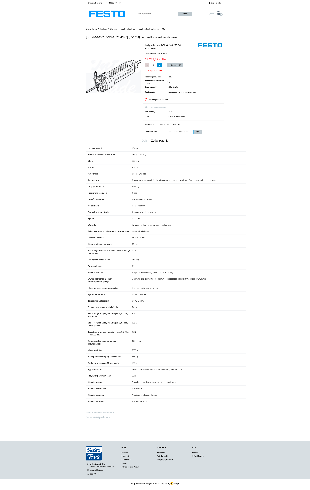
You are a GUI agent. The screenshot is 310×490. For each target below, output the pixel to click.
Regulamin (161, 452)
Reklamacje (126, 460)
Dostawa (124, 452)
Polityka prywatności (165, 460)
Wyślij (198, 132)
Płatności (125, 456)
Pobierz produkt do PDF (158, 100)
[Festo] (210, 45)
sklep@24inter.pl (96, 470)
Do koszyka (173, 65)
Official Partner (198, 456)
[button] (123, 447)
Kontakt (195, 452)
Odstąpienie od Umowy (130, 467)
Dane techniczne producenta (100, 412)
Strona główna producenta (155, 107)
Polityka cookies (163, 456)
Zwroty (124, 463)
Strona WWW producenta (98, 417)
